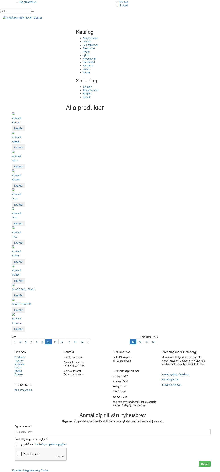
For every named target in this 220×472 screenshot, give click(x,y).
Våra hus (19, 364)
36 (140, 341)
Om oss (123, 1)
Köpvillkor (17, 470)
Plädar (86, 51)
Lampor (87, 41)
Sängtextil (88, 65)
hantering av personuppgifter (51, 444)
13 (68, 341)
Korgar (86, 69)
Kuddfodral (89, 62)
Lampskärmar (90, 45)
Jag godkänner (42, 444)
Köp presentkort (27, 1)
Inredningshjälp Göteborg (175, 374)
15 (82, 341)
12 (62, 341)
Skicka (204, 464)
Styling (18, 371)
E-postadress (23, 426)
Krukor (86, 72)
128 (154, 341)
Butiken (19, 374)
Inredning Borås (170, 379)
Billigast (87, 93)
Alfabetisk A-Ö (90, 90)
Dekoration (89, 48)
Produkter (20, 357)
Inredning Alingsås (172, 384)
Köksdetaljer (89, 58)
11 (55, 341)
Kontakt (123, 5)
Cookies (45, 470)
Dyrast (86, 97)
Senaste (87, 86)
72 (146, 341)
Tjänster (19, 360)
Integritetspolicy (31, 470)
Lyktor (86, 55)
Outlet (18, 367)
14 (75, 341)
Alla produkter (90, 38)
